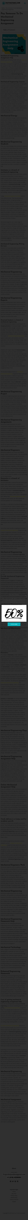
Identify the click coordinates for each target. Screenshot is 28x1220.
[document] (14, 610)
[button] (25, 595)
